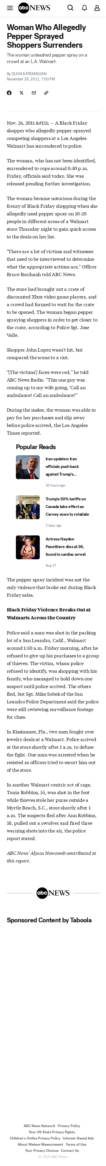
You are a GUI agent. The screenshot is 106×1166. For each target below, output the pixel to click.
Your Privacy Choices (42, 1150)
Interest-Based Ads (78, 1138)
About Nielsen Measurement (40, 1144)
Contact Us (70, 1150)
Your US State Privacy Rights (52, 1132)
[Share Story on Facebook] (9, 92)
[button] (10, 7)
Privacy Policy (69, 1126)
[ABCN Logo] (34, 8)
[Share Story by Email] (33, 92)
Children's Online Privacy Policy (35, 1138)
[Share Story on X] (21, 92)
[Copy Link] (46, 92)
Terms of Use (76, 1144)
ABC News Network (39, 1126)
